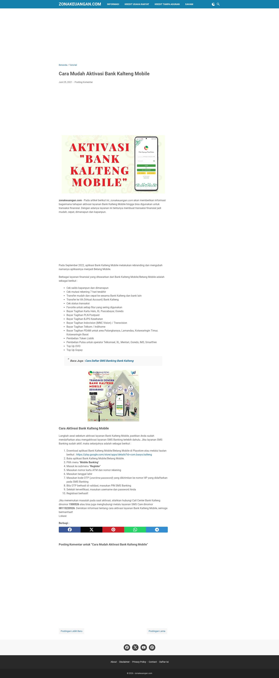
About (114, 662)
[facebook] (70, 530)
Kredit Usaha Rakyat (137, 4)
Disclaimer (124, 662)
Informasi (113, 4)
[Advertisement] (139, 36)
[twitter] (91, 530)
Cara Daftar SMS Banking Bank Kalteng (109, 360)
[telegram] (157, 530)
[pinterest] (113, 530)
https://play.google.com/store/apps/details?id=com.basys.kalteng (114, 454)
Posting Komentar (84, 82)
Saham (189, 4)
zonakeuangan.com (80, 4)
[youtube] (143, 647)
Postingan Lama (157, 631)
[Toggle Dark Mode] (213, 4)
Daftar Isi (164, 662)
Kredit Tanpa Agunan (167, 4)
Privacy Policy (139, 662)
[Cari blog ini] (218, 4)
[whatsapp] (135, 530)
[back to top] (272, 670)
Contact (153, 662)
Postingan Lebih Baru (71, 631)
